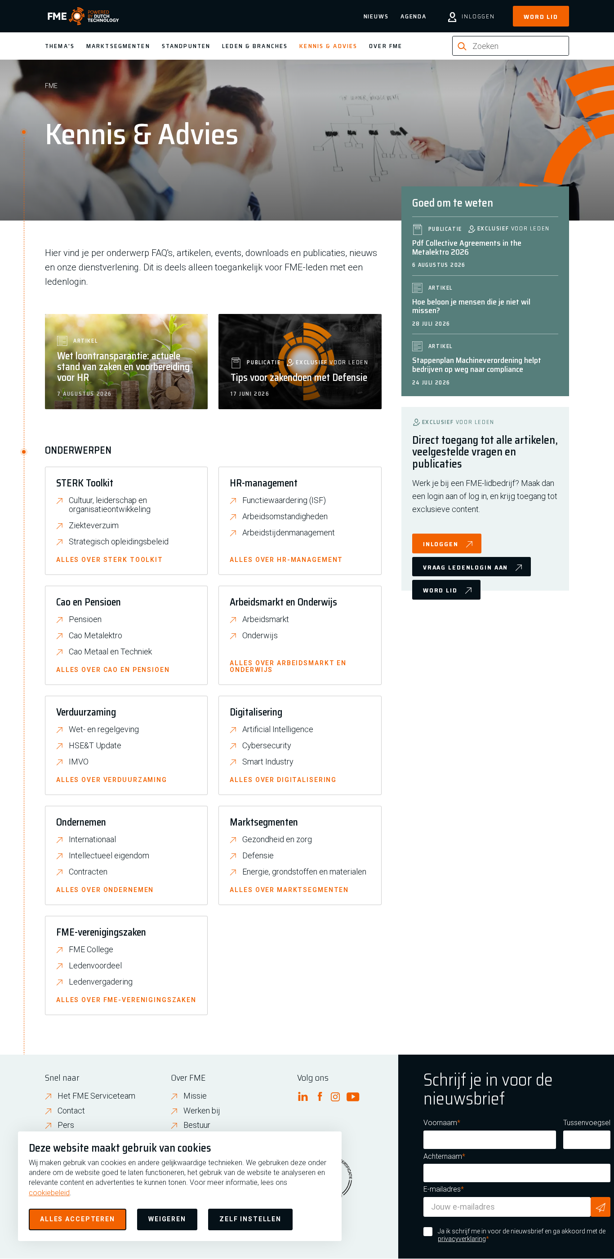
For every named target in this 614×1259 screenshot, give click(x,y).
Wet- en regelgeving (104, 729)
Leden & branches (255, 46)
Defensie (258, 855)
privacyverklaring (462, 1238)
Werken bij (201, 1110)
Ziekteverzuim (94, 525)
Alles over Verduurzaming (111, 780)
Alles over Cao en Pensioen (113, 670)
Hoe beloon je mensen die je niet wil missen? (471, 306)
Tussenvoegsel (586, 1122)
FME (51, 85)
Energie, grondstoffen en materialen (304, 871)
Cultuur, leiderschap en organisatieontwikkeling (110, 505)
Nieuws (376, 16)
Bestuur (196, 1125)
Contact (71, 1110)
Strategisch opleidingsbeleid (119, 541)
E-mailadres (442, 1189)
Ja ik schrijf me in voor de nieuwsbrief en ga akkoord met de (521, 1235)
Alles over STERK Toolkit (109, 560)
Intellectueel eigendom (109, 855)
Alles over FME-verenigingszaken (126, 1000)
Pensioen (85, 619)
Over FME (385, 46)
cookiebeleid (49, 1192)
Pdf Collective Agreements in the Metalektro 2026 (466, 247)
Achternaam (442, 1156)
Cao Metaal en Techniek (110, 651)
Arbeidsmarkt (265, 619)
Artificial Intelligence (277, 729)
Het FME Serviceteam (96, 1095)
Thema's (60, 46)
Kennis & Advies (328, 46)
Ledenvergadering (101, 981)
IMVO (79, 761)
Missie (195, 1095)
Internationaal (92, 839)
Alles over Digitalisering (283, 780)
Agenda (413, 16)
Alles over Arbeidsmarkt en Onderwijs (288, 666)
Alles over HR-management (286, 560)
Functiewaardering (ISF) (284, 500)
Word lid (541, 17)
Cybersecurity (266, 745)
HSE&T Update (95, 745)
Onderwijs (260, 635)
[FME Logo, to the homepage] (83, 16)
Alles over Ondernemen (105, 890)
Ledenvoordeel (95, 965)
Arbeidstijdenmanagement (288, 532)
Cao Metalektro (95, 635)
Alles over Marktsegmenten (289, 890)
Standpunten (186, 46)
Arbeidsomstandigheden (285, 516)
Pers (66, 1125)
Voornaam (440, 1122)
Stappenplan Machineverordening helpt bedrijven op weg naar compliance (476, 364)
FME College (91, 949)
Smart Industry (268, 761)
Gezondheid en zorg (277, 839)
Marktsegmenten (118, 46)
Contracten (88, 871)
